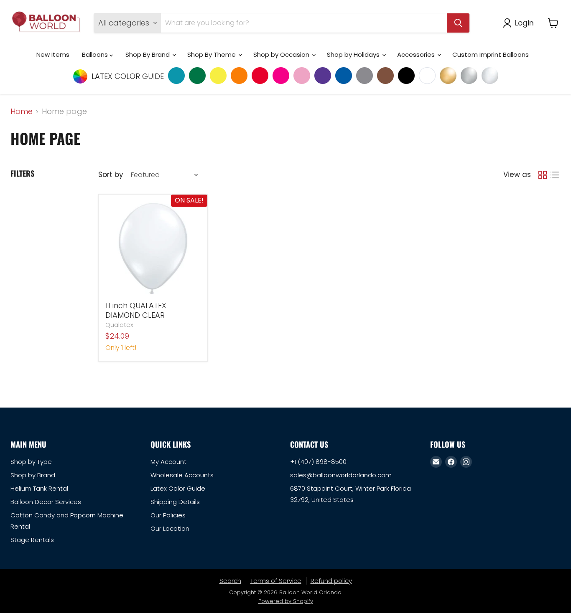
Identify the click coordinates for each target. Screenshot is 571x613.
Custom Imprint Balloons (490, 54)
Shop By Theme (212, 54)
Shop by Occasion (282, 54)
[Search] (458, 23)
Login (524, 23)
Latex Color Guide (177, 488)
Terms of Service (275, 580)
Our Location (169, 528)
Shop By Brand (148, 54)
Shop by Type (31, 461)
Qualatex (119, 325)
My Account (168, 461)
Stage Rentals (32, 539)
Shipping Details (175, 501)
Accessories (416, 54)
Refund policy (331, 580)
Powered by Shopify (285, 601)
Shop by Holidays (354, 54)
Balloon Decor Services (45, 501)
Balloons (96, 54)
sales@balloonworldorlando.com (341, 475)
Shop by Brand (32, 475)
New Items (52, 54)
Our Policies (168, 515)
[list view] (554, 175)
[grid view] (542, 175)
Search (230, 580)
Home (21, 111)
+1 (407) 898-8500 (318, 461)
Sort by (110, 175)
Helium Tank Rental (39, 488)
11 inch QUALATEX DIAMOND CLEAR (135, 310)
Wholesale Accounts (182, 475)
